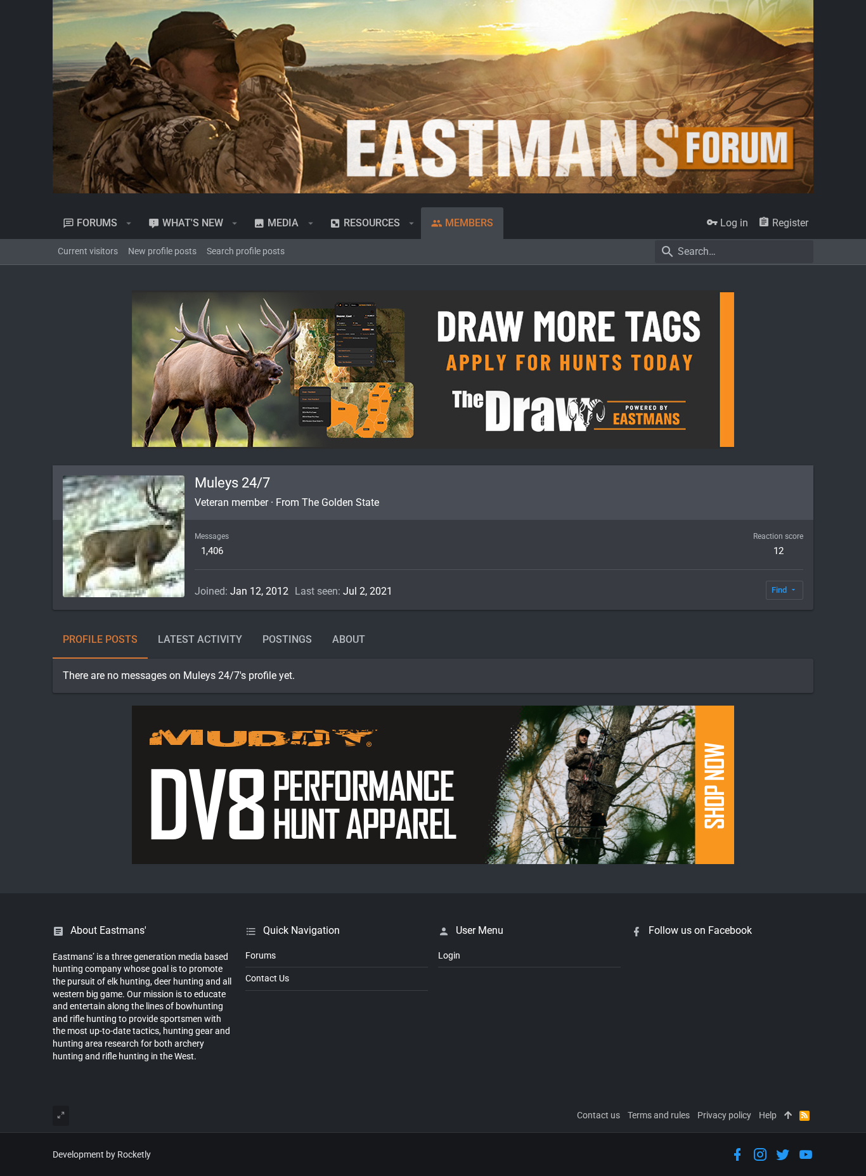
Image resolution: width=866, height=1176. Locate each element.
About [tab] (348, 639)
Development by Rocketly (102, 1154)
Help (768, 1115)
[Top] (788, 1116)
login (449, 955)
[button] (129, 223)
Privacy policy (724, 1115)
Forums (260, 955)
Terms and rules (659, 1115)
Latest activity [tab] (200, 639)
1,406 (212, 551)
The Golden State (340, 502)
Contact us (598, 1115)
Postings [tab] (287, 639)
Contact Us (267, 978)
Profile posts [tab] (100, 639)
